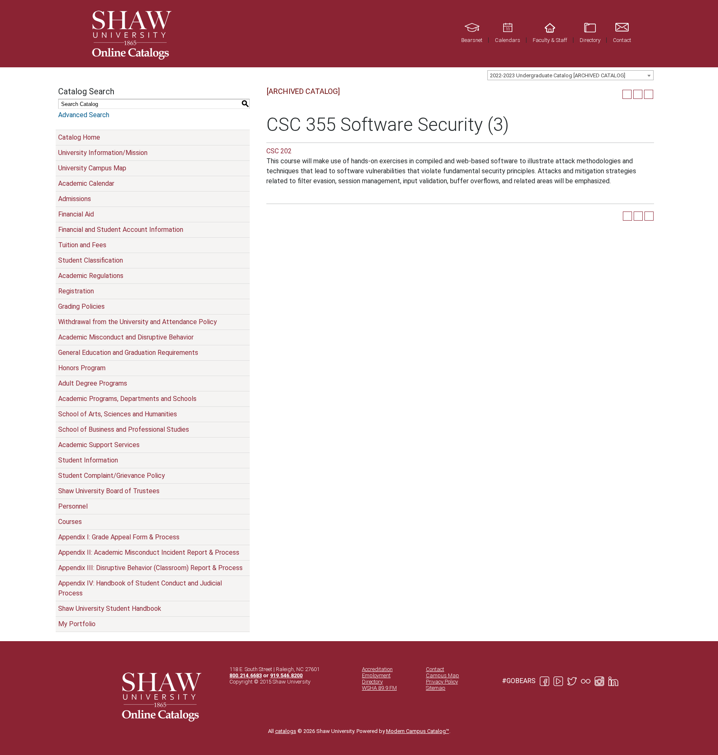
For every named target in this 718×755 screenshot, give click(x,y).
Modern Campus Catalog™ (417, 731)
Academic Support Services (99, 445)
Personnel (73, 506)
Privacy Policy (442, 682)
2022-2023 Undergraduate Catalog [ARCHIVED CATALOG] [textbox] (557, 75)
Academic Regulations (90, 276)
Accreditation (377, 669)
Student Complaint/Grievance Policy (111, 476)
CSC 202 (279, 151)
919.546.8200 (286, 675)
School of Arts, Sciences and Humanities (117, 414)
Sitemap (435, 688)
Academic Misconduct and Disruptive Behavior (126, 337)
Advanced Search (83, 115)
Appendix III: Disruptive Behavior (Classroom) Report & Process (150, 568)
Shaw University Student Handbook (109, 608)
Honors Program (82, 368)
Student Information (88, 460)
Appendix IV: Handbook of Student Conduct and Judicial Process (140, 588)
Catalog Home (79, 137)
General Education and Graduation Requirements (128, 353)
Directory (372, 682)
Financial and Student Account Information (120, 230)
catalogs (285, 731)
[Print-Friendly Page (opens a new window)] (637, 94)
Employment (376, 675)
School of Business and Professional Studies (123, 429)
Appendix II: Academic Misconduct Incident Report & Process (148, 552)
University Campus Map (92, 168)
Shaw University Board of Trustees (109, 491)
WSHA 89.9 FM (379, 688)
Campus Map (442, 675)
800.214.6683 (245, 675)
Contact (435, 669)
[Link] (130, 33)
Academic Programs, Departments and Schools (127, 399)
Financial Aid (76, 214)
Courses (70, 522)
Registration (76, 291)
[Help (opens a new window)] (648, 94)
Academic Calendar (86, 183)
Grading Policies (81, 306)
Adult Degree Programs (92, 383)
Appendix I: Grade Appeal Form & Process (119, 537)
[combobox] (570, 75)
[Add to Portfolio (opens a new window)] (627, 94)
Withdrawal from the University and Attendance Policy (137, 322)
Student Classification (90, 260)
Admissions (74, 199)
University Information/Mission (103, 153)
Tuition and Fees (82, 245)
